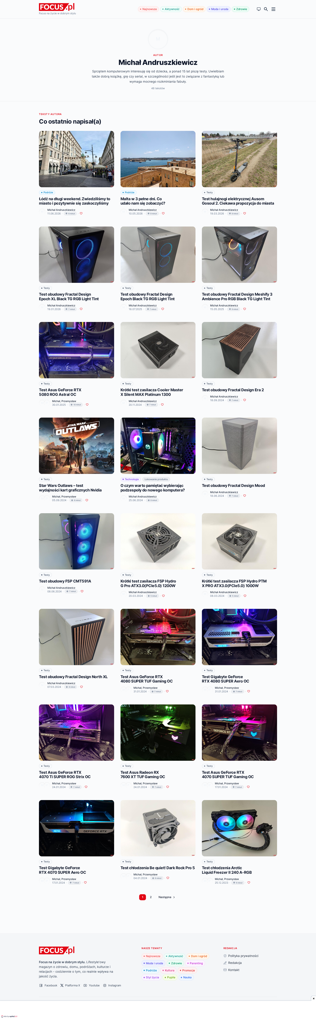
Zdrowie (241, 9)
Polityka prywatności (243, 956)
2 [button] (151, 897)
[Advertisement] (158, 1010)
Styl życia (152, 977)
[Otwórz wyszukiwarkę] (266, 9)
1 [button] (142, 897)
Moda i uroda (219, 9)
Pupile (171, 977)
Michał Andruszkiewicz (61, 209)
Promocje (188, 970)
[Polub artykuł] (81, 213)
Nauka (187, 977)
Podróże (151, 970)
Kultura (169, 970)
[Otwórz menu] (273, 9)
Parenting (196, 963)
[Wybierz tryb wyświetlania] (259, 9)
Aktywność (172, 9)
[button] (166, 897)
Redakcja (235, 963)
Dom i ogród (195, 9)
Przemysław (68, 401)
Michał (56, 401)
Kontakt (233, 970)
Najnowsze (149, 9)
